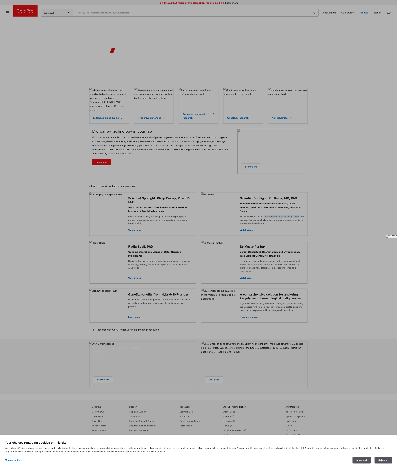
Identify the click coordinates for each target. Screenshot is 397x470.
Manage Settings (13, 460)
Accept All (361, 460)
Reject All (383, 460)
